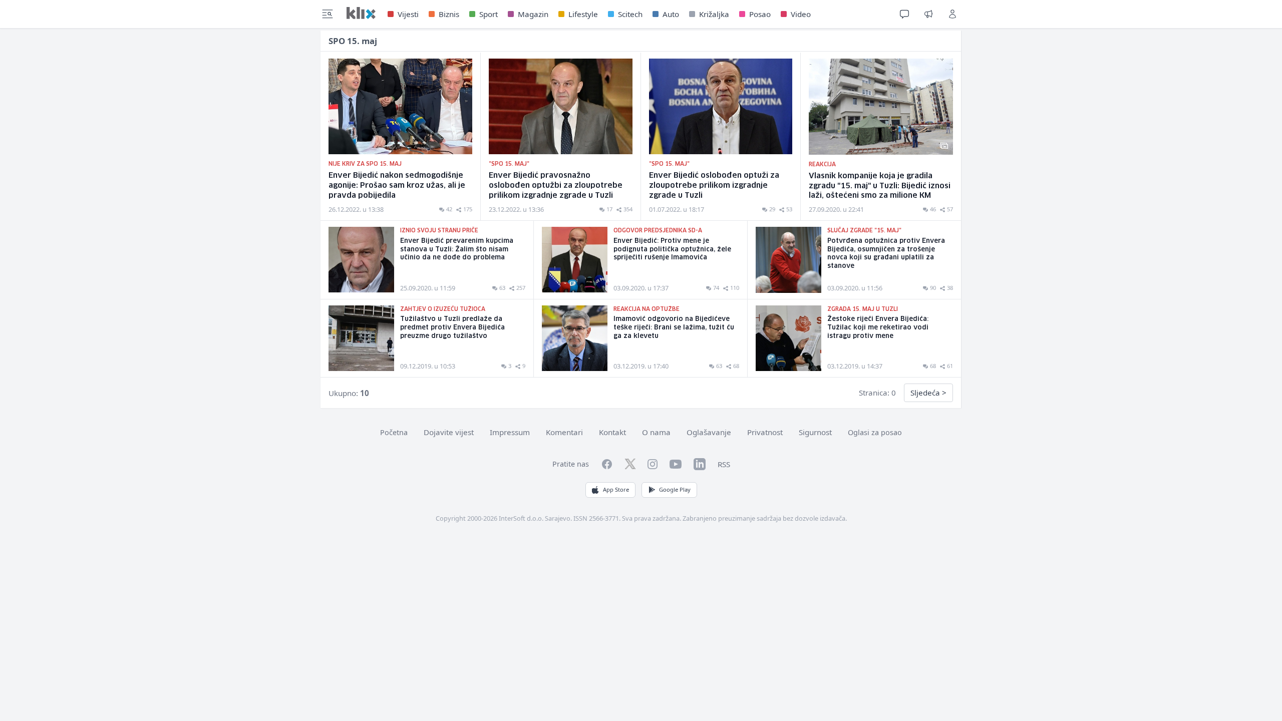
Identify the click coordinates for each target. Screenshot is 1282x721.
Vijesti (408, 14)
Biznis (449, 14)
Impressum (510, 432)
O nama (656, 432)
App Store (616, 489)
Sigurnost (815, 432)
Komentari (564, 432)
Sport (488, 14)
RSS (724, 464)
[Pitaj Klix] (904, 14)
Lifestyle (583, 14)
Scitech (630, 14)
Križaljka (714, 14)
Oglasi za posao (875, 432)
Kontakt (612, 432)
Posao (760, 14)
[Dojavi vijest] (928, 14)
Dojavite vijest (449, 432)
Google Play (675, 489)
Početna (394, 432)
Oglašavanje (709, 432)
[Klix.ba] (361, 13)
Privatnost (765, 432)
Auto (671, 14)
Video (801, 14)
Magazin (533, 14)
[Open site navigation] (327, 14)
